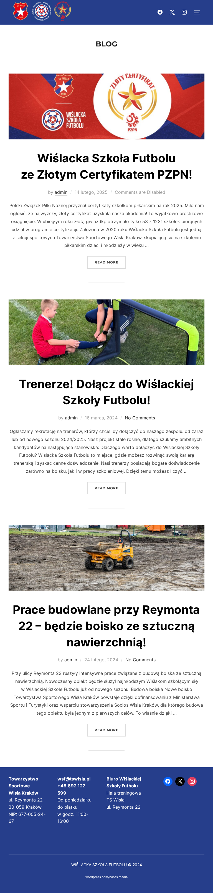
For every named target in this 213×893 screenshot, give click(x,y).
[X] (172, 12)
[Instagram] (184, 12)
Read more (110, 262)
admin (61, 192)
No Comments (140, 418)
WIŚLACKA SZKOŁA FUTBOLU (99, 864)
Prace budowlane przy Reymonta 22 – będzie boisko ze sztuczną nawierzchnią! (106, 625)
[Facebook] (160, 12)
